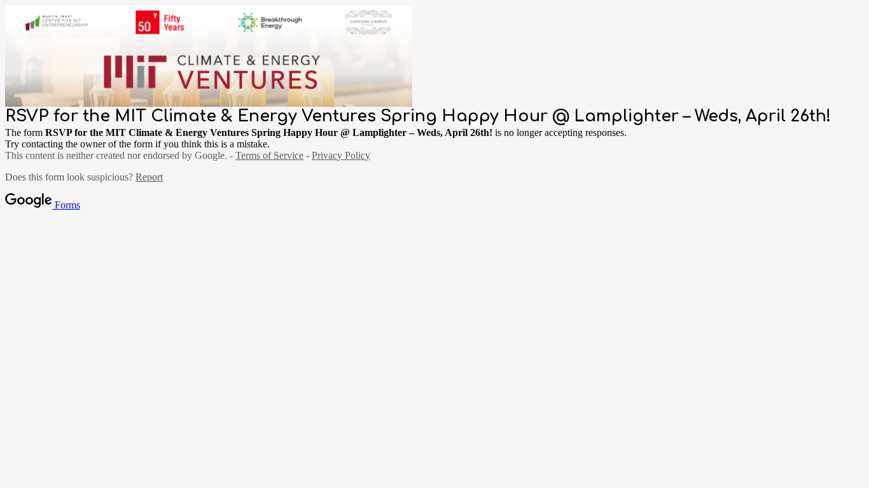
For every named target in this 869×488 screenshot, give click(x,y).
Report (149, 177)
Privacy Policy (341, 155)
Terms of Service (269, 155)
